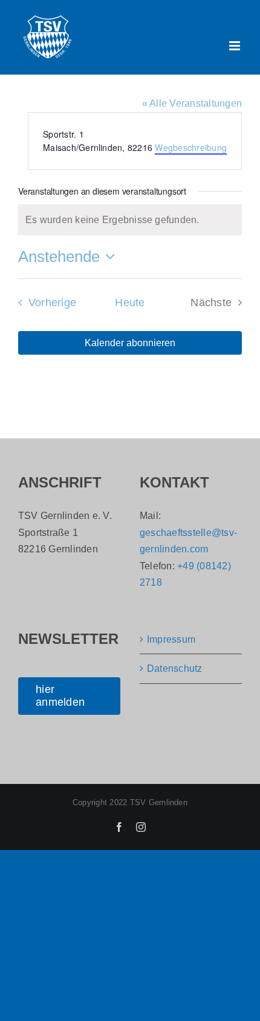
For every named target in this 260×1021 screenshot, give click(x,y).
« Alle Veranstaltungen (192, 103)
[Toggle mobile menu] (235, 45)
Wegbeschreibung (191, 147)
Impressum (171, 639)
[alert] (130, 220)
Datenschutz (175, 668)
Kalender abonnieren (130, 343)
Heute (130, 302)
